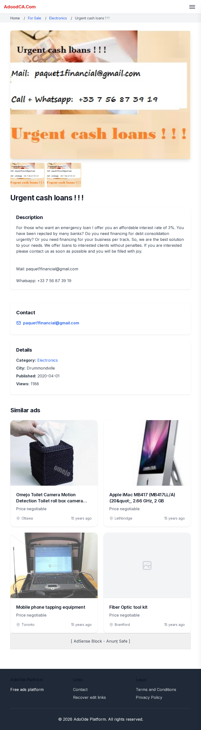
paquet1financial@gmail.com (51, 322)
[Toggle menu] (192, 7)
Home (15, 18)
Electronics (58, 18)
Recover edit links (89, 697)
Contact (80, 689)
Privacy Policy (149, 697)
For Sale (34, 18)
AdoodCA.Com (20, 6)
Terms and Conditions (156, 689)
